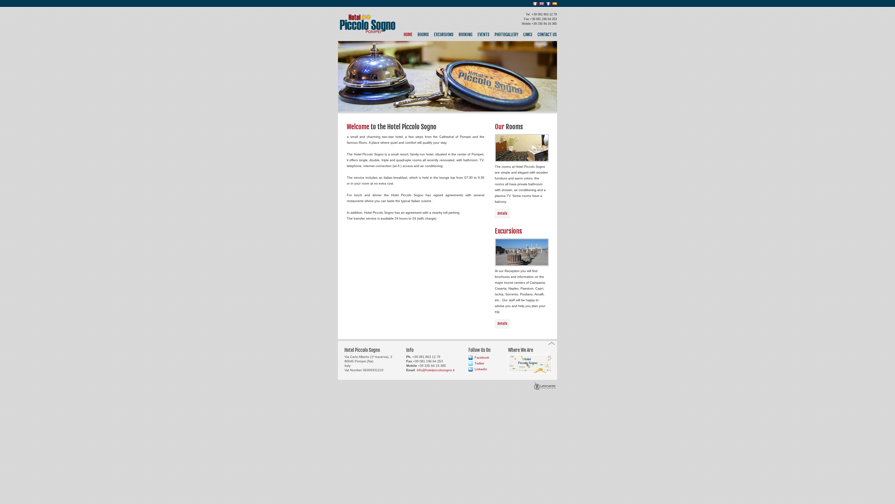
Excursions (444, 34)
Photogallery (506, 34)
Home (408, 34)
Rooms (423, 34)
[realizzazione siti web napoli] (545, 383)
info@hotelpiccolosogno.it (435, 370)
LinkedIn (481, 369)
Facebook (482, 357)
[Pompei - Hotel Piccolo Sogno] (367, 17)
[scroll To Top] (551, 344)
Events (483, 34)
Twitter (479, 363)
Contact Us (547, 34)
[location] (530, 357)
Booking (465, 34)
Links (527, 34)
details (502, 213)
